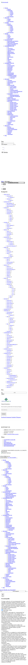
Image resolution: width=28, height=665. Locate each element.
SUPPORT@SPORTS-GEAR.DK (12, 434)
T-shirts (10, 319)
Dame (11, 118)
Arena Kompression (11, 81)
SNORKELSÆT (6, 309)
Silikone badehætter (11, 44)
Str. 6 (13, 294)
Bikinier (9, 9)
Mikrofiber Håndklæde (15, 96)
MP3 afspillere (13, 87)
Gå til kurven (4, 457)
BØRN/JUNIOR (11, 53)
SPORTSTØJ (10, 114)
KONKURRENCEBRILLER (11, 344)
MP (8, 58)
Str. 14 (13, 290)
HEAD (8, 55)
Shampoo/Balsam (11, 111)
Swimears (9, 122)
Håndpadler (9, 68)
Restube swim (13, 108)
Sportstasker (12, 120)
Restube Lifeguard (14, 106)
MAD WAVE (10, 57)
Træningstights (11, 320)
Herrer (8, 260)
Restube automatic (14, 103)
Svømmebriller (9, 195)
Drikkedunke (10, 82)
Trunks (8, 20)
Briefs (8, 35)
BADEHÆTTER (8, 39)
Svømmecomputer (14, 90)
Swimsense (11, 244)
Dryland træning (10, 65)
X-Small (10, 256)
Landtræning (10, 97)
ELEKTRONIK (10, 85)
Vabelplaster (10, 134)
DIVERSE (7, 79)
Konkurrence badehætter (12, 43)
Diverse (9, 64)
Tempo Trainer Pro (14, 92)
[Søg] (26, 591)
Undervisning (10, 124)
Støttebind (8, 273)
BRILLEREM (10, 52)
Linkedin (13, 417)
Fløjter (8, 84)
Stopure (11, 88)
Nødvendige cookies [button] (5, 608)
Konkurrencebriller (10, 262)
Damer (8, 259)
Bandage (9, 126)
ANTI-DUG (10, 48)
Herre (11, 119)
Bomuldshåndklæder (14, 95)
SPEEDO (9, 59)
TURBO (9, 62)
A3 (8, 47)
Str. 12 (13, 288)
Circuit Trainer (13, 86)
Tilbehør (9, 133)
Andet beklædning (14, 115)
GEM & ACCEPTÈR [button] (6, 662)
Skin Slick (9, 112)
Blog (6, 135)
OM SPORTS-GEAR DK (9, 439)
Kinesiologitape (10, 128)
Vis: (2, 184)
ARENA (9, 50)
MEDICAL (7, 125)
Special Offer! (3, 589)
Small (10, 254)
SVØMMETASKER (11, 75)
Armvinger (9, 80)
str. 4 (13, 291)
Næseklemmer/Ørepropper (13, 100)
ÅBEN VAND (6, 194)
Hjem (2, 181)
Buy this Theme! (10, 589)
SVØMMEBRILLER (9, 46)
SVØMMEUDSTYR (9, 63)
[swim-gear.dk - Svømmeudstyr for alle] (4, 2)
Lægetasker (9, 130)
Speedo (11, 14)
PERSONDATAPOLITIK (9, 444)
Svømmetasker (13, 76)
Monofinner (9, 69)
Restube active (13, 102)
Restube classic (13, 104)
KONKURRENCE (7, 257)
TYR (11, 15)
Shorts (10, 328)
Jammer (9, 19)
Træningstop (11, 322)
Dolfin (11, 11)
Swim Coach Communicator (16, 91)
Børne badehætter (11, 42)
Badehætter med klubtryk (12, 41)
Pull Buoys (9, 70)
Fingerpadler (10, 66)
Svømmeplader (10, 74)
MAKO (10, 200)
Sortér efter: (4, 182)
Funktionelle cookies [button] (5, 622)
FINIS (8, 54)
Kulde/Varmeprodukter (12, 129)
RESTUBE (9, 101)
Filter (3, 394)
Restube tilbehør (13, 109)
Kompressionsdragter (10, 378)
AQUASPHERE (11, 49)
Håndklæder (10, 93)
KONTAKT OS (7, 442)
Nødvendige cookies (7, 610)
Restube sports (13, 107)
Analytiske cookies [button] (5, 643)
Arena (11, 26)
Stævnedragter (10, 16)
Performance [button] (4, 629)
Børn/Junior (12, 117)
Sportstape (9, 131)
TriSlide (9, 123)
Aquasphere (11, 197)
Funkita (11, 12)
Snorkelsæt (9, 113)
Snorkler (9, 71)
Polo (10, 326)
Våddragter (8, 198)
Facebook (3, 417)
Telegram (18, 417)
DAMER (7, 22)
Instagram (8, 417)
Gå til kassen (12, 457)
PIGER (6, 8)
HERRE (6, 33)
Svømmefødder (10, 73)
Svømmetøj (9, 10)
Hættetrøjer (11, 315)
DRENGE (7, 17)
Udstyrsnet (12, 77)
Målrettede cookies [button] (5, 651)
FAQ (5, 441)
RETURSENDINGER (9, 445)
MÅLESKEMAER (8, 443)
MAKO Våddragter (11, 98)
